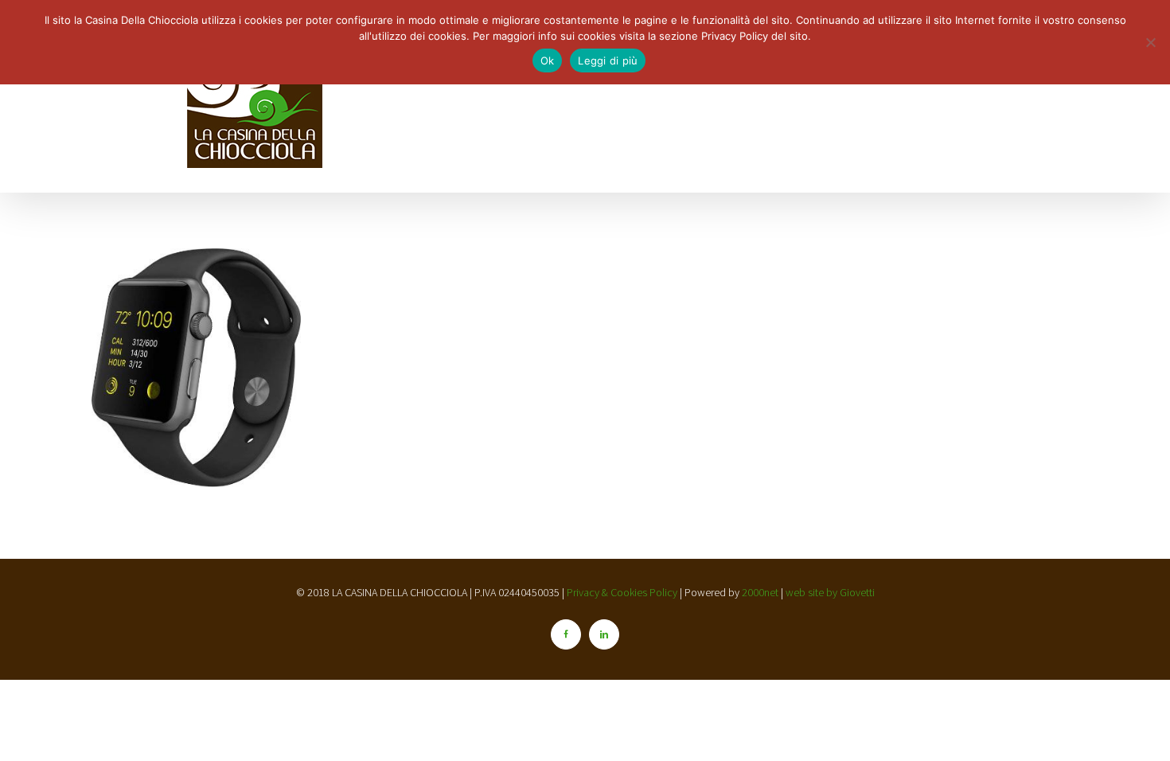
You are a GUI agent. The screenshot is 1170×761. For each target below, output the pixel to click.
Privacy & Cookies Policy (623, 592)
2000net (760, 592)
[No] (1150, 42)
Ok (547, 60)
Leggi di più (608, 60)
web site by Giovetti (830, 592)
